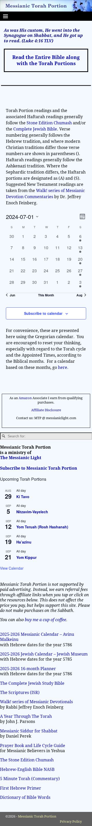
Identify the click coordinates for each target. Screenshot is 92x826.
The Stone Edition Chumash (27, 760)
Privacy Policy (71, 821)
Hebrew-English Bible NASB (27, 769)
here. (63, 367)
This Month (46, 295)
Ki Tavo (22, 496)
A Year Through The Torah (26, 716)
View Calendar (12, 568)
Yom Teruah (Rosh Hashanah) (42, 526)
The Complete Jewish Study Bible (32, 683)
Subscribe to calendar (43, 313)
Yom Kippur (26, 557)
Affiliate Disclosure (46, 410)
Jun (12, 295)
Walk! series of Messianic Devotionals (36, 701)
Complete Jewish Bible (35, 129)
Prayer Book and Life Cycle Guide (32, 745)
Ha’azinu (23, 542)
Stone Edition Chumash (50, 122)
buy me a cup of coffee (45, 619)
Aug (79, 295)
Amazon (25, 398)
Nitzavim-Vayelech (32, 511)
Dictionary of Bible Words (25, 797)
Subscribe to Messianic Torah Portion (38, 468)
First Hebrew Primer (20, 788)
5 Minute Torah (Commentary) (30, 778)
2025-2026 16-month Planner (28, 668)
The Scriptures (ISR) (20, 692)
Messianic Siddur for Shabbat (28, 731)
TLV (48, 40)
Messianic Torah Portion (37, 816)
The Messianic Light (20, 457)
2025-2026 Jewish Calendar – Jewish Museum (44, 654)
